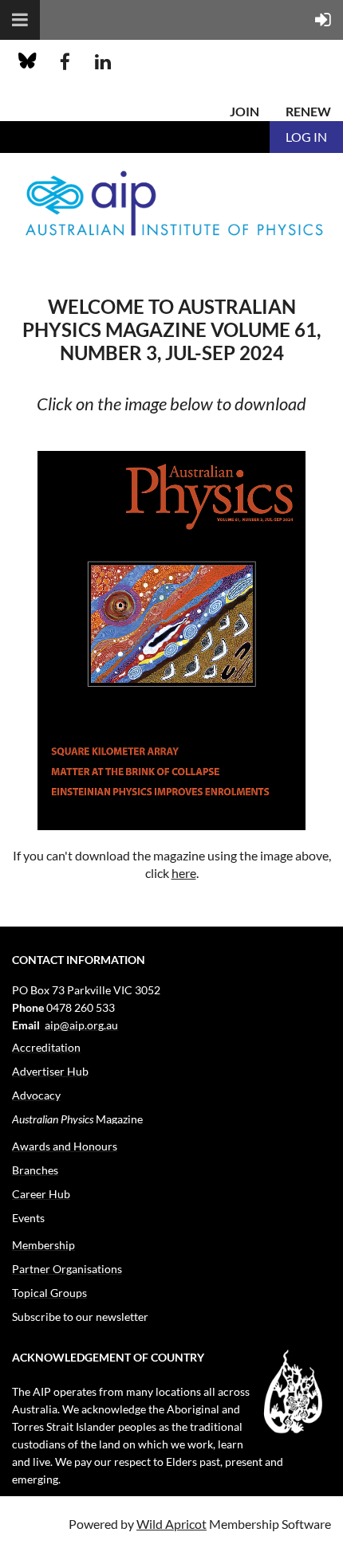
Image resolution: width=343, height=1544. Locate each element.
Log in (306, 136)
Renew (308, 111)
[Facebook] (65, 62)
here (184, 872)
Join (244, 111)
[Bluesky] (27, 62)
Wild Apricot (171, 1523)
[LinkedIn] (102, 62)
